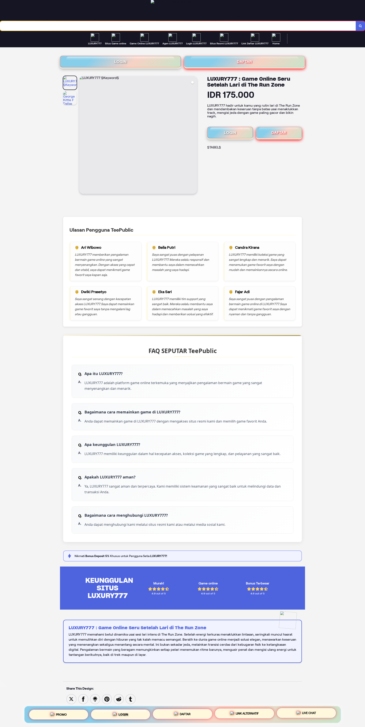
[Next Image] (193, 135)
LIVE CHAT (309, 714)
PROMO (61, 713)
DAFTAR (244, 62)
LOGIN (120, 62)
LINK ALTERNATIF (247, 713)
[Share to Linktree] (95, 699)
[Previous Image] (82, 135)
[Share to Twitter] (71, 699)
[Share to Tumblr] (130, 699)
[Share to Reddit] (119, 699)
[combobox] (178, 26)
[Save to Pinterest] (107, 699)
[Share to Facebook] (83, 699)
